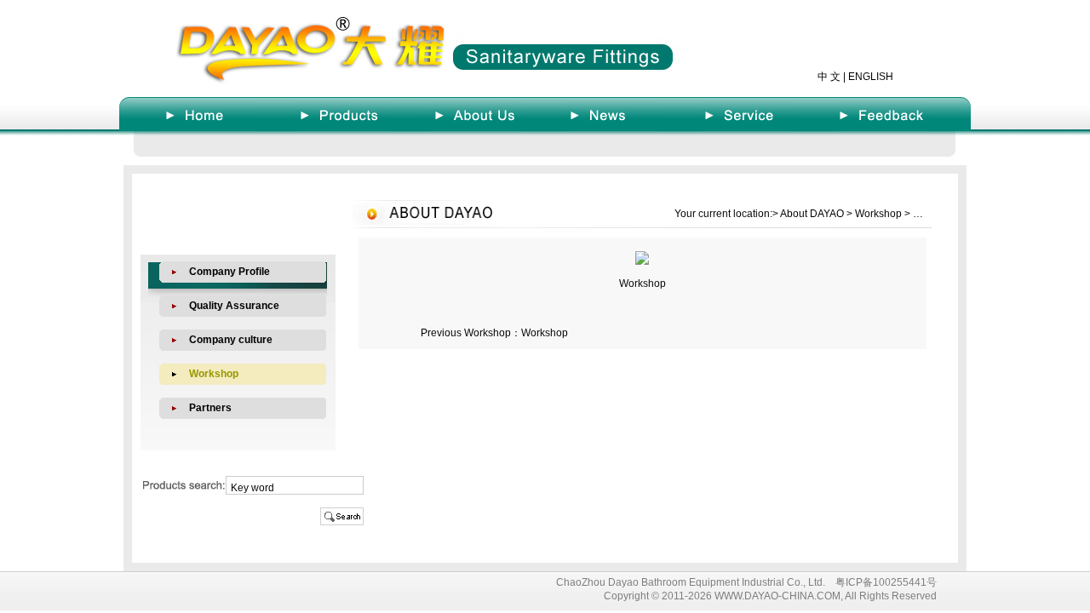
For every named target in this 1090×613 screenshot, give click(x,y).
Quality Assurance (234, 306)
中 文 (829, 77)
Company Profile (229, 272)
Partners (210, 408)
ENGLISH (870, 77)
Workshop (544, 333)
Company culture (230, 340)
